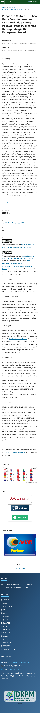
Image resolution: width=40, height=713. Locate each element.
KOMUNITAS (8, 629)
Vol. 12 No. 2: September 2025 (12, 9)
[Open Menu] (2, 2)
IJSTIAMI (6, 610)
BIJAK (5, 603)
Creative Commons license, (18, 339)
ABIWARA (6, 600)
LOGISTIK (6, 633)
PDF (6, 202)
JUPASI (5, 626)
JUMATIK (6, 623)
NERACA (6, 639)
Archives (12, 7)
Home (4, 7)
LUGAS (5, 636)
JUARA (5, 613)
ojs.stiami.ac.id (15, 669)
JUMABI (6, 616)
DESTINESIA (7, 606)
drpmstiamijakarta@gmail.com (19, 662)
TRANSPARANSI (9, 649)
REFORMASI (7, 646)
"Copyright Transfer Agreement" (14, 452)
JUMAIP (6, 620)
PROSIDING (7, 643)
